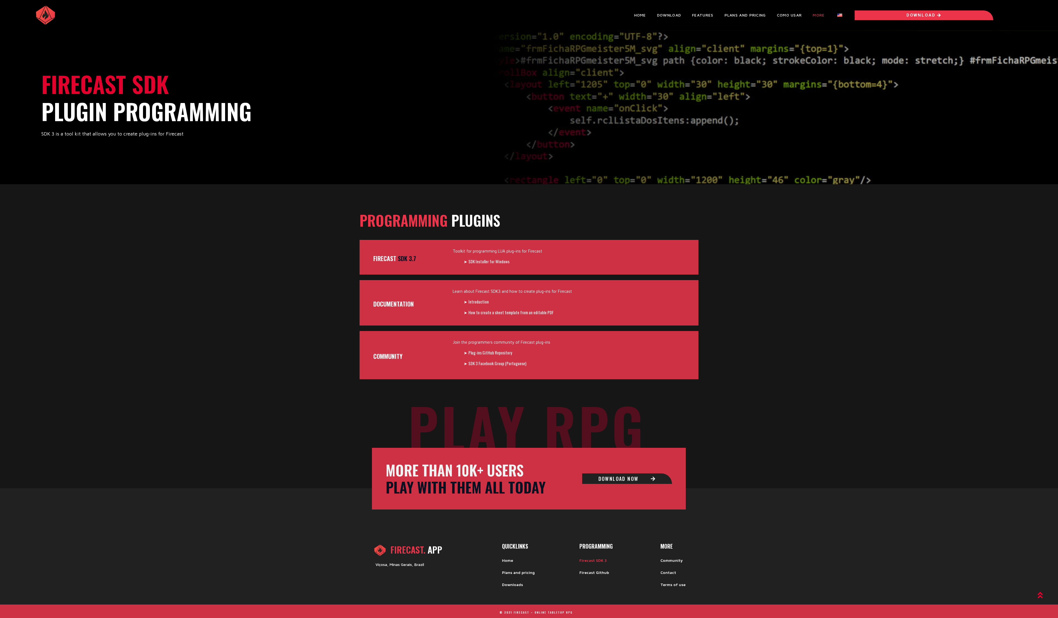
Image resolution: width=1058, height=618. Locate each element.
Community (671, 560)
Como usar (789, 15)
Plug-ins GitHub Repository (490, 352)
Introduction (478, 302)
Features (702, 15)
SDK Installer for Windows (488, 261)
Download (669, 15)
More (819, 15)
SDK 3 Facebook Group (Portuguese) (497, 363)
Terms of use (672, 584)
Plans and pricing (745, 15)
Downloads (512, 584)
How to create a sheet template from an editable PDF (511, 312)
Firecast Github (594, 572)
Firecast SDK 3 (593, 560)
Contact (668, 572)
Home (640, 15)
